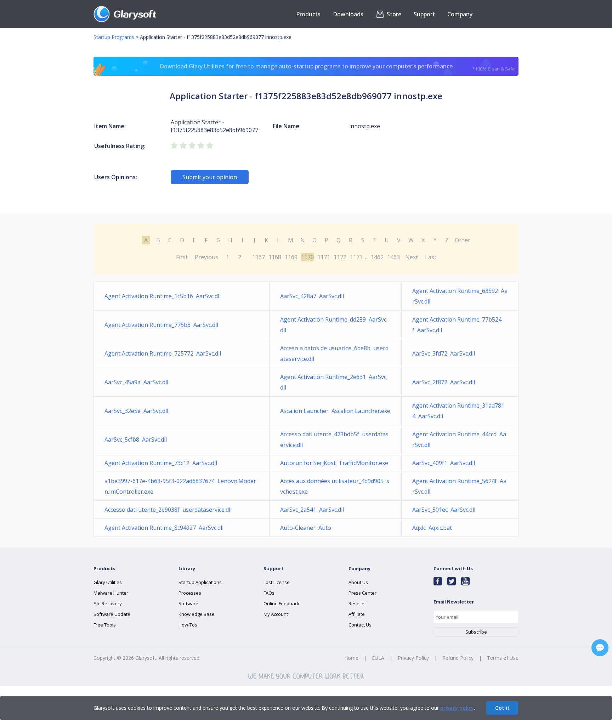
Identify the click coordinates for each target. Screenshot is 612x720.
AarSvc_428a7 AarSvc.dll (312, 296)
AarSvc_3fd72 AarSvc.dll (443, 353)
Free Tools (105, 625)
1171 (323, 257)
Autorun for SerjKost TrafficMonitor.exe (334, 463)
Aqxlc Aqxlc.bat (432, 528)
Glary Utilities (108, 582)
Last (430, 257)
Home (351, 657)
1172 (340, 257)
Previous (206, 257)
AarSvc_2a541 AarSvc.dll (312, 510)
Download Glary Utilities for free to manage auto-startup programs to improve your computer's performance (337, 67)
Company (459, 14)
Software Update (112, 614)
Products (308, 14)
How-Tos (187, 625)
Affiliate (356, 614)
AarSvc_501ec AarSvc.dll (443, 510)
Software (188, 603)
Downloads (348, 14)
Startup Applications (200, 582)
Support (424, 14)
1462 (377, 257)
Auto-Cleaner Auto (305, 528)
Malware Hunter (111, 593)
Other (462, 240)
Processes (189, 593)
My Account (276, 614)
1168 (274, 257)
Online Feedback (282, 603)
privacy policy (457, 707)
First (182, 257)
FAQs (269, 593)
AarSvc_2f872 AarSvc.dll (443, 382)
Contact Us (360, 625)
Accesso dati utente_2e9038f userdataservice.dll (168, 510)
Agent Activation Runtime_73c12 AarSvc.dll (160, 463)
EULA (378, 657)
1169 (291, 257)
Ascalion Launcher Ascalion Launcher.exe (335, 411)
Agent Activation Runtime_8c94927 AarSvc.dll (163, 528)
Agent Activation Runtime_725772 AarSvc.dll (162, 353)
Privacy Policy (413, 657)
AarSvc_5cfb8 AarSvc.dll (135, 439)
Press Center (362, 593)
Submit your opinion (209, 177)
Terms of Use (502, 657)
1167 (258, 257)
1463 (393, 257)
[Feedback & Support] (599, 647)
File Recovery (108, 603)
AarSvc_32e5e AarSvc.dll (136, 411)
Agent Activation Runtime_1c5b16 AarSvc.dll (162, 296)
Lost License (277, 582)
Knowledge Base (196, 614)
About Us (358, 582)
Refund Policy (458, 657)
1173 (356, 257)
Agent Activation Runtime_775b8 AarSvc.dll (161, 325)
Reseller (357, 603)
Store (393, 14)
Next (411, 257)
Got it (502, 707)
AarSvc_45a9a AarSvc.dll (136, 382)
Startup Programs (114, 37)
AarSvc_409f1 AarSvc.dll (443, 463)
